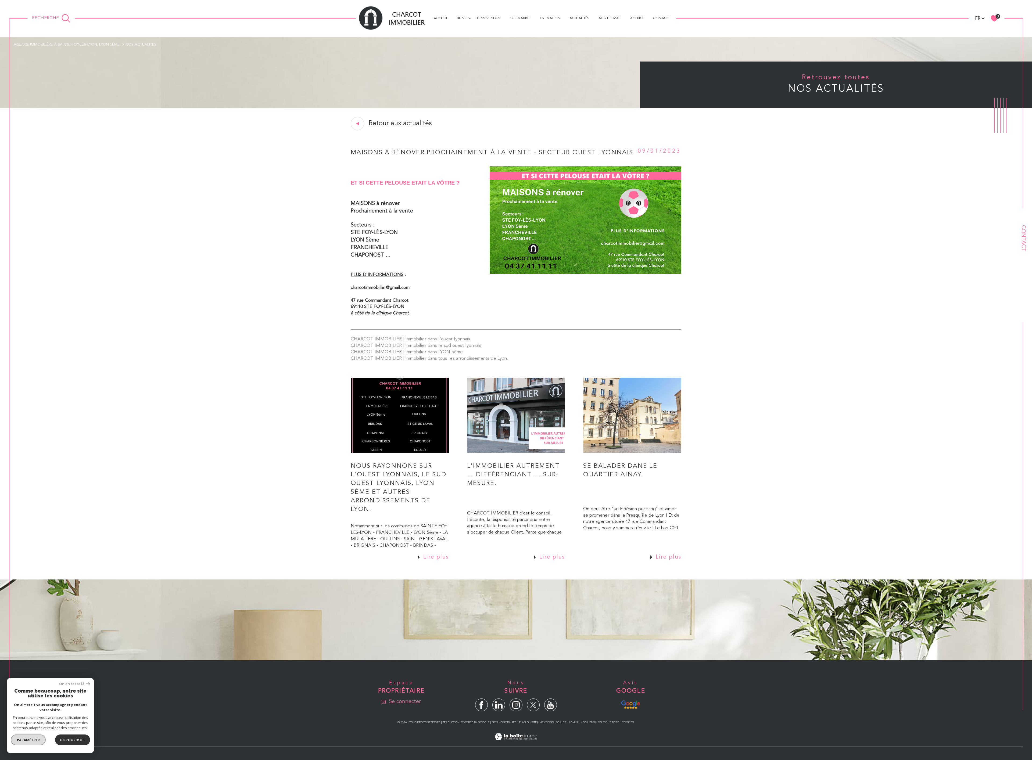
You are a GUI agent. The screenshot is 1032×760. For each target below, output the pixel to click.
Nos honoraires (504, 722)
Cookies (628, 722)
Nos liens (587, 722)
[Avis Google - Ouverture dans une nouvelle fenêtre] (630, 703)
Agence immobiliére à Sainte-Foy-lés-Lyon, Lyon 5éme (67, 44)
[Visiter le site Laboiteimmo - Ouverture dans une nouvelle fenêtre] (516, 743)
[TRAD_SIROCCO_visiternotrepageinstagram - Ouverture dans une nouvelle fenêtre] (516, 704)
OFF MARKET (520, 18)
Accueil (441, 18)
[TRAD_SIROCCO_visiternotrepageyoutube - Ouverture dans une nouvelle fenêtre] (550, 704)
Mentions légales (552, 722)
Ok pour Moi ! (72, 739)
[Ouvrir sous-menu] (469, 18)
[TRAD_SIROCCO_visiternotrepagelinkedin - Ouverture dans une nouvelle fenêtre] (498, 704)
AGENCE (637, 18)
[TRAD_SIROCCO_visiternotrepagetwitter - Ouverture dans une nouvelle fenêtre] (533, 704)
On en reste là (71, 684)
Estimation (550, 18)
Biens (462, 18)
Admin (573, 722)
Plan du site (528, 722)
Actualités (579, 18)
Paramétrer (28, 739)
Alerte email (610, 18)
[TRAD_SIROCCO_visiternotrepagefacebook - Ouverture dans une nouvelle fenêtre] (481, 704)
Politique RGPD (608, 722)
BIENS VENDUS (488, 18)
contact (661, 18)
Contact (1023, 238)
